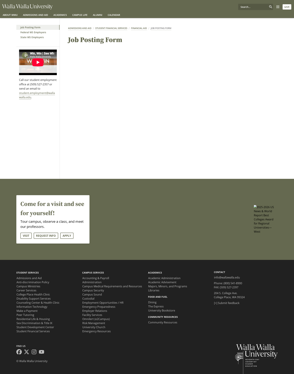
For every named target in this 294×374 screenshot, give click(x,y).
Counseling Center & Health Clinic (38, 303)
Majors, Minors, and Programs (167, 286)
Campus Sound (92, 294)
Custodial (88, 298)
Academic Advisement (162, 282)
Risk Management (93, 323)
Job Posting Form (30, 27)
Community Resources (162, 322)
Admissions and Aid (35, 15)
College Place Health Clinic (33, 294)
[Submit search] (270, 7)
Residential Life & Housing (33, 319)
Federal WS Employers (33, 32)
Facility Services (92, 315)
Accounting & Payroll (95, 278)
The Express (156, 306)
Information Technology (32, 307)
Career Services (26, 290)
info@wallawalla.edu (227, 277)
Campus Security (93, 290)
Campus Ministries (28, 286)
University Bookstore (161, 310)
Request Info (46, 236)
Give (287, 7)
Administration (92, 282)
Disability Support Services (34, 298)
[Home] (27, 7)
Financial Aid (139, 28)
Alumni (97, 15)
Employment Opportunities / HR (103, 303)
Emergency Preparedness (98, 307)
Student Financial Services (111, 28)
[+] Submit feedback (226, 303)
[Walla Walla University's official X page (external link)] (27, 352)
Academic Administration (164, 278)
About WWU (10, 15)
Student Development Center (35, 327)
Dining (152, 302)
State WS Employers (32, 37)
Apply (67, 236)
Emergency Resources (96, 331)
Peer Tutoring (25, 315)
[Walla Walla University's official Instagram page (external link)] (35, 352)
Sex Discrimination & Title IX (34, 323)
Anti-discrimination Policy (33, 282)
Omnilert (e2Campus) (96, 319)
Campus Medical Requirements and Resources (112, 286)
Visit (26, 236)
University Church (93, 327)
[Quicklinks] (277, 6)
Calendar (114, 15)
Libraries (153, 290)
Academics (60, 15)
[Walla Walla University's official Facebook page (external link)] (20, 352)
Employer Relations (94, 311)
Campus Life (79, 15)
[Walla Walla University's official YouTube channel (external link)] (42, 352)
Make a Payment (27, 311)
